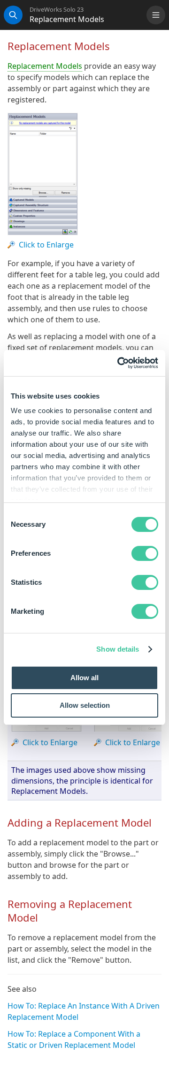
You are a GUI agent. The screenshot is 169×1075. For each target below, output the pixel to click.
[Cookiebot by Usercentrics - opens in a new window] (119, 363)
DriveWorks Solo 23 (57, 10)
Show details (117, 649)
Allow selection (85, 705)
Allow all (84, 678)
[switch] (144, 553)
